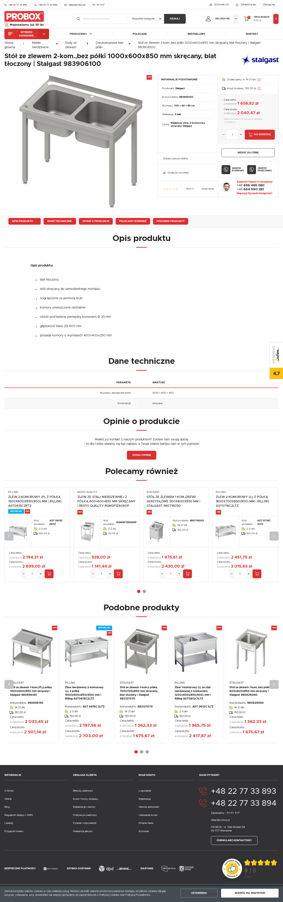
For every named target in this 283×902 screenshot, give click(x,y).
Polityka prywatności (85, 815)
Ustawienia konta (148, 815)
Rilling (13, 492)
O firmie (8, 791)
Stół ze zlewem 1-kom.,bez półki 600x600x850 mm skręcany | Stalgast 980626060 (249, 691)
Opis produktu (22, 221)
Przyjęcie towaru (13, 831)
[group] (260, 869)
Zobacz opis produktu (175, 158)
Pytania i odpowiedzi (84, 823)
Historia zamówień (149, 807)
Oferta (7, 799)
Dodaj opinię (208, 189)
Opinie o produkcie (95, 221)
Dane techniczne (59, 221)
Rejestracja (145, 799)
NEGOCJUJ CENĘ (248, 152)
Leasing (8, 823)
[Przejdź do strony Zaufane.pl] (232, 868)
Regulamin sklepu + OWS (18, 815)
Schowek (144, 831)
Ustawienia (199, 893)
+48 (250, 185)
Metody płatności (83, 791)
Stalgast (180, 88)
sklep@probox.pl (220, 820)
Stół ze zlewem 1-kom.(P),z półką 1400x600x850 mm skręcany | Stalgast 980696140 (31, 691)
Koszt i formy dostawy (85, 799)
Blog (7, 807)
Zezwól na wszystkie (250, 893)
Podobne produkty (171, 221)
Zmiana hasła (146, 823)
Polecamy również (132, 221)
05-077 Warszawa (221, 830)
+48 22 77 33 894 (244, 803)
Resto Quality (87, 492)
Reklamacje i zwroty (84, 807)
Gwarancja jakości (82, 831)
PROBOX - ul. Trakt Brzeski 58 (228, 827)
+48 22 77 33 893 (243, 791)
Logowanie (145, 791)
